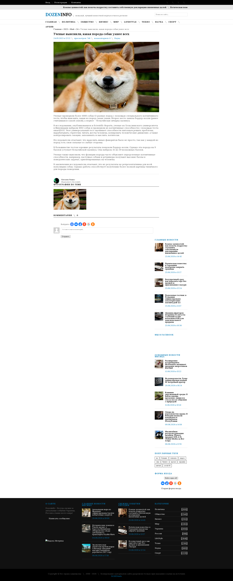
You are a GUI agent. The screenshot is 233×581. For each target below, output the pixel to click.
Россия (158, 533)
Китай (158, 466)
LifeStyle (159, 538)
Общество (160, 514)
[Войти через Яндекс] (84, 224)
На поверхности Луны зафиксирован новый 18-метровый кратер (176, 380)
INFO (59, 14)
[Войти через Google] (89, 224)
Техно (158, 543)
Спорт (158, 553)
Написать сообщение (59, 518)
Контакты (76, 2)
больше (164, 458)
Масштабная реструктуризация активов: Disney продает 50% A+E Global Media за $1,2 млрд (174, 436)
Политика (160, 509)
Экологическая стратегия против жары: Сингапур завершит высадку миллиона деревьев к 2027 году (103, 548)
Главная (58, 29)
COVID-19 (167, 466)
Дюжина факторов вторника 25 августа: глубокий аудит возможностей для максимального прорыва (175, 317)
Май (72, 29)
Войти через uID (171, 478)
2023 (65, 29)
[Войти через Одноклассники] (93, 224)
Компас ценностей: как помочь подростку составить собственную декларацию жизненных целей (102, 7)
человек (173, 458)
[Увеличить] (70, 199)
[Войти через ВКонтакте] (76, 224)
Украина (182, 462)
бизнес (165, 462)
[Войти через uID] (72, 224)
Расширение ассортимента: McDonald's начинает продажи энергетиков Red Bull (176, 364)
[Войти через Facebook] (80, 224)
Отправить (66, 236)
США (157, 462)
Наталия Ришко (68, 180)
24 (77, 29)
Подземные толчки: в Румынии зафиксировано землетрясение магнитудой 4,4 (175, 298)
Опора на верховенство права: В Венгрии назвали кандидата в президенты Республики (176, 416)
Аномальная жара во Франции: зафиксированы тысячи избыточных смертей (103, 512)
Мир (157, 524)
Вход (48, 2)
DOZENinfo (116, 576)
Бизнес (158, 519)
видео (182, 458)
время (173, 462)
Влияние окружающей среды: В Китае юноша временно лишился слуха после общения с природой (176, 397)
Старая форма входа (171, 488)
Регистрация (60, 2)
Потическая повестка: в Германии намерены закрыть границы (176, 266)
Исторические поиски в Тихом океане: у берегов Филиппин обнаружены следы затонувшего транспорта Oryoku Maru (103, 529)
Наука (117, 38)
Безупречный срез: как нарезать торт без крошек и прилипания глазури (175, 282)
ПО (157, 458)
